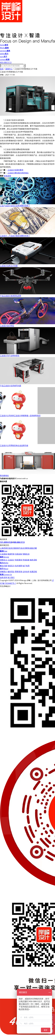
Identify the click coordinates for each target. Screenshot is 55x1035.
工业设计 (11, 560)
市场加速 (25, 560)
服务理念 (11, 571)
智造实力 (11, 565)
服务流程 (33, 560)
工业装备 (3, 554)
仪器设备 (18, 554)
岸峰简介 (3, 571)
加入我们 (11, 577)
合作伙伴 (25, 571)
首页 (2, 69)
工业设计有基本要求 (15, 170)
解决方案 (3, 565)
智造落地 (18, 560)
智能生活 (25, 554)
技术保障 (18, 565)
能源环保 (11, 554)
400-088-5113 (19, 542)
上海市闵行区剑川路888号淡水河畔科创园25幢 (18, 548)
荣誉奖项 (18, 571)
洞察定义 (3, 560)
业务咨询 (3, 577)
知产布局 (25, 565)
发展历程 (33, 571)
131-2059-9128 (6, 542)
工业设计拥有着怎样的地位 (18, 173)
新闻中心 (8, 69)
